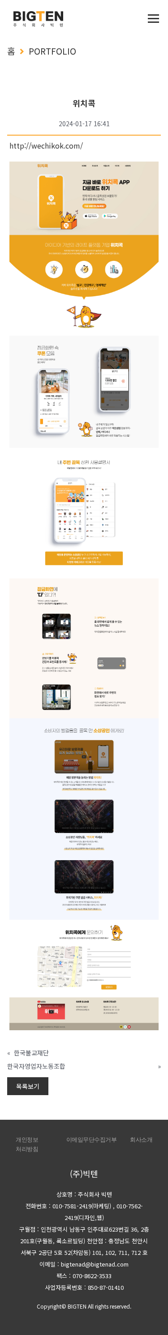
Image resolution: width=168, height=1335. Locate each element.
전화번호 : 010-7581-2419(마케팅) (68, 1206)
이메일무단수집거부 (91, 1139)
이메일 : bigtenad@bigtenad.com (84, 1264)
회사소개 (141, 1139)
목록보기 (27, 1086)
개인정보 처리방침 (27, 1144)
